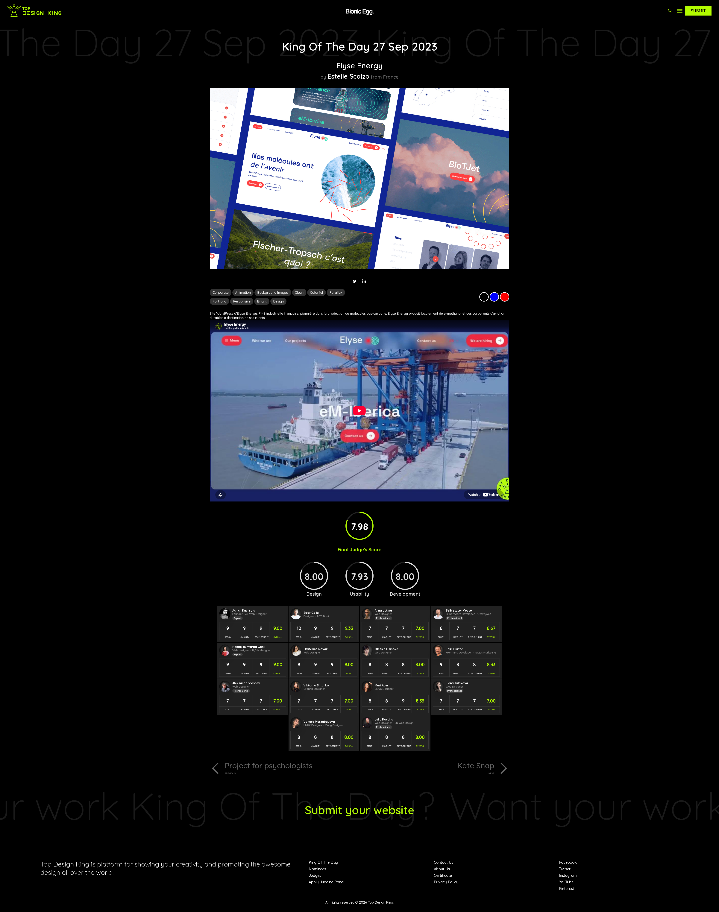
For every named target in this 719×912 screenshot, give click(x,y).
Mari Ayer (382, 685)
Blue (494, 297)
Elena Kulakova (457, 683)
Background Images (272, 292)
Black (484, 297)
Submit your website (359, 810)
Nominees (317, 869)
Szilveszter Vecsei (459, 610)
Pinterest (566, 888)
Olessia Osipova (386, 649)
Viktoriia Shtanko (316, 685)
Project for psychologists (269, 768)
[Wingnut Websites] (359, 11)
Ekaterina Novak (316, 649)
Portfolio (219, 301)
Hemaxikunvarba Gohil (248, 647)
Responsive (242, 301)
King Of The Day (323, 862)
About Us (442, 869)
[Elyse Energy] (359, 268)
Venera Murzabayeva (319, 721)
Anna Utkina (383, 610)
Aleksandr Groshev (246, 683)
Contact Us (443, 862)
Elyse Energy (359, 65)
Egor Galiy (311, 613)
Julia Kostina (384, 719)
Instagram (568, 875)
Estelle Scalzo (348, 76)
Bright (262, 301)
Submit (698, 10)
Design (278, 301)
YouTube (566, 882)
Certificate (443, 875)
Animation (243, 292)
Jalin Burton (454, 649)
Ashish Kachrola (243, 610)
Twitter (565, 869)
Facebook (568, 862)
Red (504, 297)
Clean (299, 292)
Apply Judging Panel (326, 882)
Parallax (336, 292)
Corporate (221, 292)
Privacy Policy (446, 882)
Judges (315, 875)
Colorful (316, 292)
